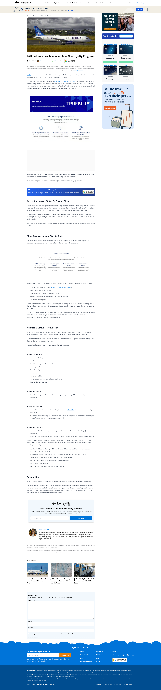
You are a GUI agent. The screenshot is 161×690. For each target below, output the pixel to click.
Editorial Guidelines (128, 684)
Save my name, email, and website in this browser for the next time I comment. (54, 634)
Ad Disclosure (131, 3)
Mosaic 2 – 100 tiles (35, 391)
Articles (34, 15)
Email (30, 627)
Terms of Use (117, 684)
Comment (32, 600)
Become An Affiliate (86, 661)
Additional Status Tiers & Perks (42, 327)
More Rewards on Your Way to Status (45, 236)
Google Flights (84, 655)
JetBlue (49, 15)
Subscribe (65, 655)
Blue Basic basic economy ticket (61, 287)
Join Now (139, 9)
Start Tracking (110, 108)
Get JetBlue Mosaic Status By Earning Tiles (48, 201)
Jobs (97, 658)
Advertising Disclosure (78, 70)
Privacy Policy (108, 684)
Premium (99, 655)
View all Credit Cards (126, 36)
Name (30, 621)
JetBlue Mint (70, 410)
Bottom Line (33, 477)
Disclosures (99, 684)
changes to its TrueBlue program (64, 81)
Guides (98, 661)
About (82, 651)
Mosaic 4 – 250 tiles (35, 427)
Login (143, 3)
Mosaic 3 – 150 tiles (35, 406)
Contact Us (99, 651)
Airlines (41, 15)
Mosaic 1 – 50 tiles (34, 354)
